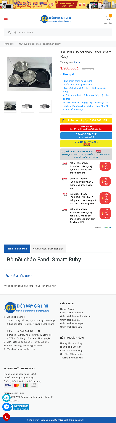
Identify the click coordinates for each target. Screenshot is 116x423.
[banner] (58, 4)
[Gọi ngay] (6, 417)
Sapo (87, 419)
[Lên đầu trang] (111, 414)
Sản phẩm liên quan (18, 276)
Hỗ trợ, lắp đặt (67, 308)
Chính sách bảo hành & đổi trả (75, 316)
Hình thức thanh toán (70, 346)
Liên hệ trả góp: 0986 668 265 (87, 120)
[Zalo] (6, 398)
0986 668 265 (24, 341)
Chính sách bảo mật (70, 319)
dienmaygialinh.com (25, 348)
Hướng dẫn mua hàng (71, 343)
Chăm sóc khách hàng (71, 350)
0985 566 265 (42, 341)
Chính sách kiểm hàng (71, 326)
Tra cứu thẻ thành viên (71, 357)
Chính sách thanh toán (71, 312)
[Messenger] (6, 407)
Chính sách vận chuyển (72, 323)
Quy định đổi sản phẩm (71, 353)
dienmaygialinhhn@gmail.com (28, 345)
